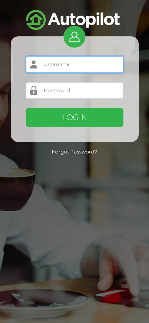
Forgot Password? (74, 151)
